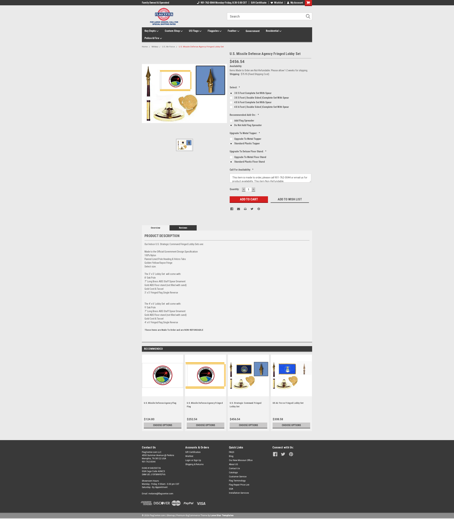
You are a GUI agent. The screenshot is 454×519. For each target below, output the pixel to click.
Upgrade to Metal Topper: (245, 133)
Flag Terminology (237, 480)
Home (145, 47)
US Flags (194, 30)
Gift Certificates (193, 452)
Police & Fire (152, 38)
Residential (272, 30)
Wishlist (278, 2)
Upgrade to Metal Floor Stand (250, 157)
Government (253, 31)
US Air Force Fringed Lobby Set (288, 403)
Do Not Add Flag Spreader (248, 125)
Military (155, 47)
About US (233, 464)
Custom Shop (172, 30)
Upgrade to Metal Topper (247, 138)
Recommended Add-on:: (244, 114)
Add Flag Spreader (244, 120)
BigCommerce (193, 515)
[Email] (238, 208)
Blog (231, 456)
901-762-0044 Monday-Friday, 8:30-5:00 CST (224, 2)
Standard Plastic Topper (247, 143)
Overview (155, 227)
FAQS (231, 452)
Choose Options (162, 425)
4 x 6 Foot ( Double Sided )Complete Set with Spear (261, 107)
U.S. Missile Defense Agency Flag (160, 403)
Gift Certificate (259, 2)
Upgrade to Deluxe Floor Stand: (248, 151)
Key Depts (150, 30)
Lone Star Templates (222, 515)
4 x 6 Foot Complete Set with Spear (253, 102)
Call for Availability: (241, 169)
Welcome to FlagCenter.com (157, 2)
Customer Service (238, 476)
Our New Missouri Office (241, 460)
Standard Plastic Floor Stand (249, 161)
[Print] (245, 208)
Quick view (248, 393)
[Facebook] (231, 208)
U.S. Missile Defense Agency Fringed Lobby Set (201, 47)
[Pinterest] (258, 208)
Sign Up (197, 460)
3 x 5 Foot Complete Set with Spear (253, 93)
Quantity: (234, 189)
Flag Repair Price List (239, 485)
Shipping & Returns (194, 464)
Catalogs (233, 472)
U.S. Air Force (168, 47)
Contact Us (234, 468)
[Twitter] (252, 208)
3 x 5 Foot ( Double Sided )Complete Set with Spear (261, 97)
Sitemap (171, 515)
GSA (231, 489)
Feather (232, 30)
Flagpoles (213, 30)
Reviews (183, 227)
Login (188, 460)
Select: (235, 87)
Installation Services (239, 493)
